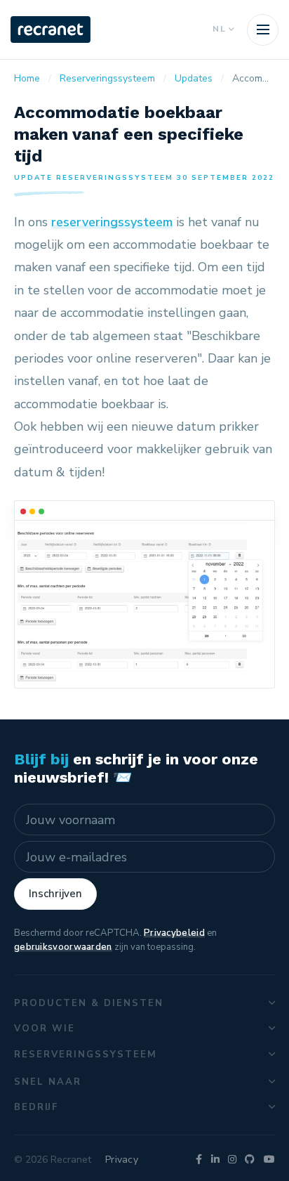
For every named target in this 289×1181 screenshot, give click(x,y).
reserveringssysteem (112, 222)
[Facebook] (199, 1159)
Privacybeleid (174, 933)
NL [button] (220, 28)
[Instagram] (232, 1159)
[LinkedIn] (215, 1159)
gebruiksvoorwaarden (63, 947)
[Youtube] (269, 1159)
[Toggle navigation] (262, 30)
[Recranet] (50, 29)
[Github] (250, 1159)
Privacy (121, 1159)
